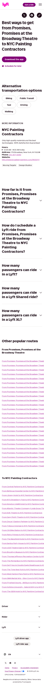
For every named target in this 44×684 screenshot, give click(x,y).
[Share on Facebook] (32, 15)
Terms (7, 668)
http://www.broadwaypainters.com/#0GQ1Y (21, 159)
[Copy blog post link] (39, 15)
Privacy (15, 668)
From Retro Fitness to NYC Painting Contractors (22, 534)
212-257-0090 (15, 154)
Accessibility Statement (29, 668)
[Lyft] (5, 4)
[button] (40, 4)
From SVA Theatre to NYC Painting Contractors (22, 513)
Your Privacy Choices (13, 671)
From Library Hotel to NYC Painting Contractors (22, 495)
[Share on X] (24, 15)
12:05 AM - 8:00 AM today (14, 150)
